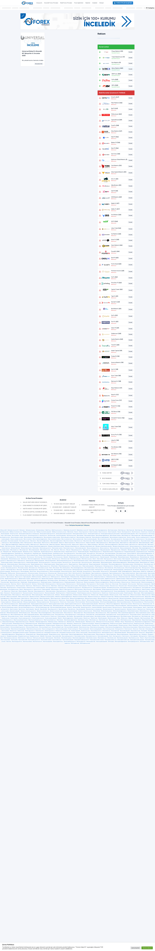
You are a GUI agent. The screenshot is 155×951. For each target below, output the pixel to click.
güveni (113, 580)
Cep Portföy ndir (28, 553)
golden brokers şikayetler (47, 578)
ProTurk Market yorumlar (25, 612)
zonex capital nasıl (81, 641)
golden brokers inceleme (24, 578)
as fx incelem (8, 535)
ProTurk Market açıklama (107, 611)
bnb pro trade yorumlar (27, 548)
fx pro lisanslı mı (105, 571)
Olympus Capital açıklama (118, 600)
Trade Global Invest (130, 621)
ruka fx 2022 (27, 616)
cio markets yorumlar (121, 553)
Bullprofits (124, 549)
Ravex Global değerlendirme (45, 612)
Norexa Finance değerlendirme (77, 598)
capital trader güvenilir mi (47, 551)
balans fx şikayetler (91, 542)
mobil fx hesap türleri (72, 593)
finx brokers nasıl (33, 567)
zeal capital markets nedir (123, 639)
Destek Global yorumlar (15, 558)
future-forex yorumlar (67, 571)
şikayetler (137, 618)
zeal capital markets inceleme (97, 639)
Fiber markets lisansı (77, 566)
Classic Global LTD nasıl (20, 555)
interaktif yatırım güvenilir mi (74, 587)
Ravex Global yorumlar (101, 612)
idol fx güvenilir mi (11, 585)
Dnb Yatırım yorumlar (87, 558)
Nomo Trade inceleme (15, 598)
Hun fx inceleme (100, 584)
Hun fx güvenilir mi (91, 584)
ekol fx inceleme (135, 558)
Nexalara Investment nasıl (94, 596)
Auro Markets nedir (136, 535)
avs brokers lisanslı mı (140, 539)
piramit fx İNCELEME (97, 607)
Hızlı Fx (19, 584)
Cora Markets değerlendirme (109, 555)
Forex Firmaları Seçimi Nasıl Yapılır (133, 567)
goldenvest (69, 578)
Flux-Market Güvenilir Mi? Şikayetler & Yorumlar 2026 (43, 515)
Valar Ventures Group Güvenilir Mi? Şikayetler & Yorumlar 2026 (46, 502)
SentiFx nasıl (87, 618)
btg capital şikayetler (105, 549)
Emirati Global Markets (51, 560)
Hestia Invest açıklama (90, 582)
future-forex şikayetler (55, 571)
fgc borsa (37, 566)
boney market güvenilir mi (93, 548)
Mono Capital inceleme (6, 594)
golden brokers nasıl (36, 578)
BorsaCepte (135, 548)
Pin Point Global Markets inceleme (10, 607)
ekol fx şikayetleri (144, 558)
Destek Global (114, 557)
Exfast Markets (97, 562)
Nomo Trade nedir (35, 598)
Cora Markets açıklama (96, 555)
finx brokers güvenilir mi (11, 567)
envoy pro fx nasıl (67, 562)
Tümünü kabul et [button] (147, 948)
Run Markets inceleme (126, 616)
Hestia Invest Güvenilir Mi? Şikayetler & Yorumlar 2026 (43, 508)
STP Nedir (118, 621)
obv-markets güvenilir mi (14, 600)
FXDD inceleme (137, 571)
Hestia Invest (80, 582)
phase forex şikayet (110, 605)
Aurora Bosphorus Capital (17, 537)
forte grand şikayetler (119, 569)
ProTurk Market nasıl (144, 611)
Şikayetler (131, 618)
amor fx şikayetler (113, 531)
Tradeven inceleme (51, 625)
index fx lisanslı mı (31, 587)
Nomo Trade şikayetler (45, 598)
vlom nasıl (136, 629)
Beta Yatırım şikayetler (55, 544)
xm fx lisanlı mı (126, 636)
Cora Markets (87, 555)
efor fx (94, 558)
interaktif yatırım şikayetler (100, 587)
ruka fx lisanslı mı (46, 616)
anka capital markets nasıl (94, 533)
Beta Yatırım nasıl (35, 544)
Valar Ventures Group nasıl (145, 627)
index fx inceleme (22, 587)
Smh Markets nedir (104, 620)
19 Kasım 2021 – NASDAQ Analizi (64, 510)
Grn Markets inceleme (53, 580)
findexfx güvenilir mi (108, 566)
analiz (119, 531)
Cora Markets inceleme (121, 555)
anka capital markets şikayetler (128, 533)
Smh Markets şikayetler (115, 620)
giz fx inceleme (11, 576)
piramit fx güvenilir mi (86, 607)
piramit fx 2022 (77, 607)
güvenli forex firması (15, 582)
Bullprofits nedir (7, 551)
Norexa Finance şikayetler (125, 598)
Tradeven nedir (68, 625)
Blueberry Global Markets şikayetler (104, 546)
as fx (138, 533)
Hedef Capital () (116, 350)
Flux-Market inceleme (90, 567)
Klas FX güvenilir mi (69, 589)
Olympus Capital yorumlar (43, 602)
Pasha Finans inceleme (127, 603)
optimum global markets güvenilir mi (40, 603)
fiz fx (51, 567)
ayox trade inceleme (146, 540)
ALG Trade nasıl (122, 530)
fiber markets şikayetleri (88, 566)
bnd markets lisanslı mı (69, 548)
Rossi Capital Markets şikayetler (32, 614)
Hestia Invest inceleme (115, 582)
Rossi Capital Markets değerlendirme (127, 612)
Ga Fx (70, 573)
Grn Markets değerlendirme (41, 580)
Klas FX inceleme (79, 589)
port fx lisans (22, 609)
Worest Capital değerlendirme (76, 634)
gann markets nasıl (10, 575)
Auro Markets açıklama (90, 535)
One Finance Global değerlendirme (108, 602)
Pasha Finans (103, 603)
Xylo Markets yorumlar (134, 637)
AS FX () (114, 221)
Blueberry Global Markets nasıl (72, 546)
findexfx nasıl (127, 566)
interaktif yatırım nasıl (88, 587)
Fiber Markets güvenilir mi (65, 566)
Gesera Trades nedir (118, 575)
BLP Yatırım (101, 544)
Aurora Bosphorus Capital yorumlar (118, 537)
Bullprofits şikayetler (17, 551)
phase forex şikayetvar (133, 605)
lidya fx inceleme (146, 589)
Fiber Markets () (116, 103)
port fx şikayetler (30, 609)
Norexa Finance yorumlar (138, 598)
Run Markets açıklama (89, 616)
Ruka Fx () (115, 394)
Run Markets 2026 (79, 616)
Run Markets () (116, 62)
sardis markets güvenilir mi (25, 618)
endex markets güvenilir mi (148, 560)
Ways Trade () (116, 426)
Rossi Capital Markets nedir (17, 614)
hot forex (35, 584)
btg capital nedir (95, 549)
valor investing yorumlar (109, 629)
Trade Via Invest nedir (139, 623)
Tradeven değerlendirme (40, 625)
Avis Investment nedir (78, 539)
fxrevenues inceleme (33, 573)
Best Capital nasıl (125, 542)
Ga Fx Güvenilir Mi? (77, 573)
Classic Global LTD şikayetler (46, 555)
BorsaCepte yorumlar (45, 549)
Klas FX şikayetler (97, 589)
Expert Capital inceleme (50, 564)
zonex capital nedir (91, 641)
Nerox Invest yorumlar (24, 596)
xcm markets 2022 (57, 636)
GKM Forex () (116, 74)
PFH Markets (15, 605)
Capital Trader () (117, 289)
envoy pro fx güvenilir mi (45, 562)
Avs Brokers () (116, 214)
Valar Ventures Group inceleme (131, 627)
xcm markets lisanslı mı (92, 636)
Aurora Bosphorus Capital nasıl (69, 537)
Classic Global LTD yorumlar (60, 555)
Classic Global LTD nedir (32, 555)
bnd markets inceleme (58, 548)
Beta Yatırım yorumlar (66, 544)
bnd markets (36, 548)
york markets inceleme (47, 639)
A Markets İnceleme (31, 530)
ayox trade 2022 (124, 540)
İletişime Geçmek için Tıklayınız (79, 525)
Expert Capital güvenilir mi (37, 564)
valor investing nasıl (73, 629)
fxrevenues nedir (53, 573)
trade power (70, 623)
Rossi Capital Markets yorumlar (47, 614)
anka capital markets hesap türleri (64, 533)
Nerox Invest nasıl (147, 594)
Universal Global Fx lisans (32, 627)
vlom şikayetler (149, 629)
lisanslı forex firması (95, 591)
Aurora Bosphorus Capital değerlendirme (34, 537)
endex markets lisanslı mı (20, 562)
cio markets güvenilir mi (70, 553)
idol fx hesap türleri (21, 585)
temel (122, 621)
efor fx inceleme (117, 558)
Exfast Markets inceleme (133, 562)
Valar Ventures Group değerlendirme (114, 627)
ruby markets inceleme (136, 614)
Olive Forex (78, 600)
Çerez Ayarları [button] (135, 948)
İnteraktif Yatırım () (118, 418)
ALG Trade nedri (139, 530)
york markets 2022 (23, 639)
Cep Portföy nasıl (19, 553)
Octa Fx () (115, 97)
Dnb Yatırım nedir (66, 558)
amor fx (76, 531)
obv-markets (4, 600)
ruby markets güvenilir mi (123, 614)
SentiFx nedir (94, 618)
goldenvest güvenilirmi (88, 578)
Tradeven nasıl (60, 625)
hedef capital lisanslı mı (58, 582)
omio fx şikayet (71, 602)
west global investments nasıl (37, 632)
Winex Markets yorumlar (133, 632)
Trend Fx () (115, 345)
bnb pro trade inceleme (148, 546)
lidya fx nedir (15, 591)
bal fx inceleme (38, 542)
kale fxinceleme (55, 589)
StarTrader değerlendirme (41, 621)
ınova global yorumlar (14, 589)
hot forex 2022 (41, 584)
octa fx (46, 600)
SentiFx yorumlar (112, 618)
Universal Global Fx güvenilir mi (18, 627)
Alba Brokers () (116, 185)
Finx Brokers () (116, 447)
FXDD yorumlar (12, 573)
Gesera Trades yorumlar (142, 575)
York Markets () (116, 165)
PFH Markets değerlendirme (25, 605)
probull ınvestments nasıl (43, 611)
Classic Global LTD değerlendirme (145, 553)
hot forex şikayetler (81, 584)
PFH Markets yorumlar (70, 605)
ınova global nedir (147, 587)
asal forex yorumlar (72, 535)
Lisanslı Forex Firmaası (84, 591)
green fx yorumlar (22, 580)
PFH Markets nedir (48, 605)
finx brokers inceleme (23, 567)
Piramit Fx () (115, 406)
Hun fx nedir (115, 584)
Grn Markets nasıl (64, 580)
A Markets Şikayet (40, 530)
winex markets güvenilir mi (95, 632)
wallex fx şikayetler (76, 630)
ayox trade (117, 540)
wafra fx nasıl (14, 630)
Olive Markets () (116, 131)
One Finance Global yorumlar (11, 603)
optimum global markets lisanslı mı (73, 603)
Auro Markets (81, 535)
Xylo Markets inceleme (92, 637)
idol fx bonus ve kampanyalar (144, 584)
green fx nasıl (150, 578)
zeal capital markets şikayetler (137, 639)
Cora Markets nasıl (132, 555)
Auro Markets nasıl (126, 535)
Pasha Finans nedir (148, 603)
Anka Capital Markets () (118, 172)
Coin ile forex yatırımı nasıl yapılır (74, 555)
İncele (130, 52)
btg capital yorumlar (116, 549)
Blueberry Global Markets (22, 546)
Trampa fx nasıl (96, 625)
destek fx (66, 557)
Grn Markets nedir (73, 580)
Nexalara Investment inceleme (80, 596)
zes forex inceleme (28, 641)
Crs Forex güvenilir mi (11, 557)
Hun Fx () (114, 369)
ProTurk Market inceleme (133, 611)
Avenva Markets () (117, 362)
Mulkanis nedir (95, 594)
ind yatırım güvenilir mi (93, 585)
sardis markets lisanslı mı (38, 618)
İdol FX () (114, 191)
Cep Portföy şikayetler (47, 553)
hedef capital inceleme (47, 582)
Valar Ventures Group (84, 627)
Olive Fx (84, 600)
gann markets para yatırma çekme (24, 575)
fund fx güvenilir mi (145, 569)
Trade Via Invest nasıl (128, 623)
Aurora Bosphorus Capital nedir (84, 537)
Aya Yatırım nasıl (79, 540)
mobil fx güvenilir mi (61, 593)
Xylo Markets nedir (112, 637)
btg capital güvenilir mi (77, 549)
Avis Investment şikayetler (91, 539)
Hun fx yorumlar (132, 584)
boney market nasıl (105, 548)
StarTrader (32, 621)
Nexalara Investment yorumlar (137, 596)
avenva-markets (131, 537)
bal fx (22, 542)
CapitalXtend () (116, 120)
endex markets (137, 560)
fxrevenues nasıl (43, 573)
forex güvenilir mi (146, 567)
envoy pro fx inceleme (57, 562)
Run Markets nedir (146, 616)
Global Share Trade (75, 576)
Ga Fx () (114, 277)
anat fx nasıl (145, 531)
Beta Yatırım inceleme (25, 544)
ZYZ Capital (111, 641)
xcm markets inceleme (80, 636)
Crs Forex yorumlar (58, 557)
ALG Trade (92, 530)
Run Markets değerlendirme (114, 616)
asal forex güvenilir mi (34, 535)
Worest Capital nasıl (101, 634)
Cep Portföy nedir (37, 553)
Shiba (119, 618)
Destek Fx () (115, 302)
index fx (151, 585)
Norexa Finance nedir (114, 598)
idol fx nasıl (61, 585)
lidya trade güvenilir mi (40, 591)
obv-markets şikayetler (27, 600)
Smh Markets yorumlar (126, 620)
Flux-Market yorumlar (120, 567)
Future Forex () (116, 400)
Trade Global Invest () (118, 57)
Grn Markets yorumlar (95, 580)
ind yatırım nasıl (114, 585)
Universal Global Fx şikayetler (71, 627)
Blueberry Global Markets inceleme (56, 546)
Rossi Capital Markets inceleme (144, 612)
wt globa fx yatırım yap (24, 636)
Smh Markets (60, 620)
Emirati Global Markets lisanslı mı (97, 560)
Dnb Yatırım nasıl (56, 558)
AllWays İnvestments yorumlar (59, 531)
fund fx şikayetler (25, 571)
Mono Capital (137, 593)
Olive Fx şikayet (91, 600)
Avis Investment (28, 539)
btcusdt (68, 549)
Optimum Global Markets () (119, 159)
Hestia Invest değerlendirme (102, 582)
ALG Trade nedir (130, 530)
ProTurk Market (97, 611)
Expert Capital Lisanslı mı (62, 564)
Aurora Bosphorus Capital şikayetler (101, 537)
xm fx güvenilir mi (118, 636)
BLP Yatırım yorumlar (10, 546)
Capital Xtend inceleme (109, 551)
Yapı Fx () (114, 296)
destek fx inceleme (85, 557)
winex (78, 632)
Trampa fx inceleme (87, 625)
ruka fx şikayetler (62, 616)
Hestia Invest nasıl (126, 582)
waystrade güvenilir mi (96, 630)
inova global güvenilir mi (52, 587)
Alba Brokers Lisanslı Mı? (83, 530)
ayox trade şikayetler (15, 542)
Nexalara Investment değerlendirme (64, 596)
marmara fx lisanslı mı (39, 593)
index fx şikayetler (41, 587)
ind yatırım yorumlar (143, 585)
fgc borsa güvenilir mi (45, 566)
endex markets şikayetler (32, 562)
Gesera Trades (60, 575)
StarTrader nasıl (62, 621)
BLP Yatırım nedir (143, 544)
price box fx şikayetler (15, 611)
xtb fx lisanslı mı (22, 637)
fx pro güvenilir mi (88, 571)
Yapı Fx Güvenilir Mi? (150, 637)
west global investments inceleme (21, 632)
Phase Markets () (117, 51)
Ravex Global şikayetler (89, 612)
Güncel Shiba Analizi (106, 580)
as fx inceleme (16, 535)
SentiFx (60, 618)
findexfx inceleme (119, 566)
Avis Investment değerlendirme (40, 539)
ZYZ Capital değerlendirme (121, 641)
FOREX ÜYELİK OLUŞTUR (124, 3)
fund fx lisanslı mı (16, 571)
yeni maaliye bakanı (6, 639)
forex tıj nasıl (43, 569)
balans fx (62, 542)
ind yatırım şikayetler (133, 585)
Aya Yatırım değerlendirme (57, 540)
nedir (121, 594)
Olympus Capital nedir (18, 602)
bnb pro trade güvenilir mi (136, 546)
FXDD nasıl (144, 571)
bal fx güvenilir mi (29, 542)
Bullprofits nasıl (145, 549)
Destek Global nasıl (135, 557)
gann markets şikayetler (38, 575)
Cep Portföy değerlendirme (8, 553)
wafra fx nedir (21, 630)
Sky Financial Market (145, 618)
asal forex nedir (52, 535)
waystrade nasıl (106, 630)
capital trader (37, 551)
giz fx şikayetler (27, 576)
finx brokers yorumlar (43, 567)
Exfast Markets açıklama (107, 562)
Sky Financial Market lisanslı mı (36, 620)
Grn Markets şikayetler (84, 580)
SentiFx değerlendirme (68, 618)
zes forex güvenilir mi (17, 641)
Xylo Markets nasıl (102, 637)
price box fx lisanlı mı (132, 609)
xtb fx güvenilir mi (143, 636)
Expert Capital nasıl (74, 564)
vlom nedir (142, 629)
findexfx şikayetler (144, 566)
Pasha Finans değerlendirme (113, 603)
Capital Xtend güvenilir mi (96, 551)
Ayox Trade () (116, 375)
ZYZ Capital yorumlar (85, 643)
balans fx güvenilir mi (70, 542)
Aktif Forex (48, 530)
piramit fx (70, 607)
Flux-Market (56, 567)
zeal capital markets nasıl (111, 639)
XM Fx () (115, 85)
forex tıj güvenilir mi (34, 569)
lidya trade (31, 591)
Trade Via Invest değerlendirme (102, 623)
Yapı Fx (142, 637)
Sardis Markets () (117, 339)
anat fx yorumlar (14, 533)
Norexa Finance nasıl (103, 598)
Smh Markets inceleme (84, 620)
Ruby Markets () (116, 388)
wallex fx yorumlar (86, 630)
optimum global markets (25, 603)
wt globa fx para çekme (12, 636)
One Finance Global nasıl (138, 602)
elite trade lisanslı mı (12, 560)
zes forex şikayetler (48, 641)
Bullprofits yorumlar (28, 551)
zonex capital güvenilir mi (70, 641)
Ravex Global (35, 612)
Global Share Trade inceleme (87, 576)
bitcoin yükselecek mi (93, 544)
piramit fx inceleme (107, 607)
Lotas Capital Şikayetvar (132, 591)
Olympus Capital (107, 600)
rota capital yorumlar (111, 614)
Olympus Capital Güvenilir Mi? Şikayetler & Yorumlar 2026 (44, 512)
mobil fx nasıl (105, 593)
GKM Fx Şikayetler (66, 576)
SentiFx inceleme (79, 618)
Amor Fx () (115, 239)
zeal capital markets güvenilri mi (82, 639)
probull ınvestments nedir (56, 611)
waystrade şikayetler (125, 630)
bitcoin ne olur (83, 544)
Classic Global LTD (132, 553)
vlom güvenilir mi (120, 629)
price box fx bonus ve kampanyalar (94, 609)
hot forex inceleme (61, 584)
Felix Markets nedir (149, 564)
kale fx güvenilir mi (29, 589)
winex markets (84, 632)
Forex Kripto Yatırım (11, 569)
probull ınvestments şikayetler (70, 611)
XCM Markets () (116, 197)
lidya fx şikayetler (23, 591)
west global (144, 630)
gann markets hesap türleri (129, 573)
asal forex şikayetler (61, 535)
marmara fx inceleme (28, 593)
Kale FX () (115, 137)
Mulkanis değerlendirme (67, 594)
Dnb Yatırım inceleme (46, 558)
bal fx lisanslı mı (46, 542)
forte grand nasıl (99, 569)
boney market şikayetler (126, 548)
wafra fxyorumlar (40, 630)
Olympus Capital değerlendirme (133, 600)
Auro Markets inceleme (116, 535)
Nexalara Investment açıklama (47, 596)
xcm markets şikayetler (103, 636)
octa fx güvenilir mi (54, 600)
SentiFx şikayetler (103, 618)
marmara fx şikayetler (50, 593)
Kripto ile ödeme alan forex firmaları (110, 589)
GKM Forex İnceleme (37, 576)
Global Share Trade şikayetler (138, 576)
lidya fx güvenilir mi (136, 589)
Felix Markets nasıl (139, 564)
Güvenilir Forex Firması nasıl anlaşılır (137, 580)
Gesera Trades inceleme (96, 575)
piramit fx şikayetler (128, 607)
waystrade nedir (115, 630)
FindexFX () (115, 356)
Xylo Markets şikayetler (123, 637)
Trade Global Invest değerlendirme (143, 621)
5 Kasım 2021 (4, 530)
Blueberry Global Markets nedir (88, 546)
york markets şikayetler (68, 639)
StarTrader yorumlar (91, 621)
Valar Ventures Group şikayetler (19, 629)
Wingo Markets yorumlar (55, 634)
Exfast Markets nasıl (145, 562)
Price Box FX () (116, 282)
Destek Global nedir (145, 557)
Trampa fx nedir (104, 625)
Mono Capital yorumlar (49, 594)
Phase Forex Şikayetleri (121, 605)
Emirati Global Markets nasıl (112, 560)
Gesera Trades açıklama (70, 575)
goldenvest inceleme (99, 578)
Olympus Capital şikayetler (30, 602)
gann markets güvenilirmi (116, 573)
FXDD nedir (150, 571)
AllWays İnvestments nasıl (16, 531)
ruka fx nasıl (54, 616)
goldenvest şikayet (121, 578)
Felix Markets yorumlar (19, 566)
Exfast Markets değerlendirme (120, 562)
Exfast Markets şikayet (13, 564)
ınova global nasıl (137, 587)
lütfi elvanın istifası (143, 591)
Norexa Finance (65, 598)
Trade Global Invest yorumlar (59, 623)
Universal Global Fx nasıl (45, 627)
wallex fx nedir (67, 630)
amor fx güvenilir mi (84, 531)
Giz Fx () (114, 315)
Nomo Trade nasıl (26, 598)
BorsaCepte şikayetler (34, 549)
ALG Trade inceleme (113, 530)
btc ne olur (63, 549)
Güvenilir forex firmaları (122, 580)
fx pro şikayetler (114, 571)
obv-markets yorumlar (38, 600)
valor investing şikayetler (96, 629)
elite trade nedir (30, 560)
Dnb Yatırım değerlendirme (34, 558)
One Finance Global (80, 602)
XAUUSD (42, 636)
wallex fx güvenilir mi (50, 630)
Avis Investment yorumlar (104, 539)
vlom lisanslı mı (128, 629)
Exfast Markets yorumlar (24, 564)
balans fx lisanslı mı (81, 542)
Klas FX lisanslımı (88, 589)
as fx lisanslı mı (24, 535)
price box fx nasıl (142, 609)
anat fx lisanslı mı (136, 531)
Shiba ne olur (125, 618)
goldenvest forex (78, 578)
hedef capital (24, 582)
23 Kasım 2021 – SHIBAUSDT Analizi (64, 507)
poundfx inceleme (63, 609)
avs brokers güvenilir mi (117, 539)
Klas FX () (115, 148)
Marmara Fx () (116, 381)
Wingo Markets (149, 632)
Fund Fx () (115, 125)
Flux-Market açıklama (65, 567)
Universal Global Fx (5, 627)
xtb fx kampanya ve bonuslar (11, 637)
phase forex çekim (87, 605)
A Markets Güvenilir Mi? (13, 530)
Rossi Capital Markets (112, 612)
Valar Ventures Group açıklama (97, 627)
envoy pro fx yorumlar (87, 562)
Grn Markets (30, 580)
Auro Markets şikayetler (147, 535)
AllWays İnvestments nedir (30, 531)
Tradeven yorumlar (77, 625)
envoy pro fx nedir (77, 562)
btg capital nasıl (87, 549)
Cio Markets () (116, 234)
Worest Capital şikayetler (123, 634)
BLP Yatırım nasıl (134, 544)
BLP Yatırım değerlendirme (112, 544)
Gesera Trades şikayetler (129, 575)
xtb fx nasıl (29, 637)
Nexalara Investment (35, 596)
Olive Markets (99, 600)
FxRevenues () (116, 114)
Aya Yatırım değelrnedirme (43, 540)
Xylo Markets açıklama (67, 637)
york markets (15, 639)
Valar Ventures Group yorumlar (34, 629)
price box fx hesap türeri (121, 609)
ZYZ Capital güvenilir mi (134, 641)
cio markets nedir (100, 553)
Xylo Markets (57, 637)
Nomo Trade (148, 596)
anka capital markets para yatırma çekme (111, 533)
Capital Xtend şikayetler (130, 551)
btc (52, 549)
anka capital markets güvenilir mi (48, 533)
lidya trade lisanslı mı (62, 591)
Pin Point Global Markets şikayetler (58, 607)
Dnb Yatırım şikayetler (76, 558)
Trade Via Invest (77, 623)
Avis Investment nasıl (67, 539)
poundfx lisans (72, 609)
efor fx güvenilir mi (109, 558)
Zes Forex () (115, 154)
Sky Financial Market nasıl (50, 620)
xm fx (111, 636)
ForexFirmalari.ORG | (77, 523)
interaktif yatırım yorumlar (113, 587)
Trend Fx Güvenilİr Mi (149, 625)
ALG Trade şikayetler (148, 530)
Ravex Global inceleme (58, 612)
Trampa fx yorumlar (123, 625)
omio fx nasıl (64, 602)
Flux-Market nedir (109, 567)
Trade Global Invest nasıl (19, 623)
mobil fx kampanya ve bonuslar (85, 593)
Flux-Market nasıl (100, 567)
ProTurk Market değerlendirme (120, 611)
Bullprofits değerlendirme (134, 549)
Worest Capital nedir (111, 634)
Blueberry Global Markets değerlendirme (38, 546)
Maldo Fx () (115, 203)
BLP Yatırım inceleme (124, 544)
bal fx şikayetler (54, 542)
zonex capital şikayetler (102, 641)
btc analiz (57, 549)
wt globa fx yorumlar (34, 636)
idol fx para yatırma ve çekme (71, 585)
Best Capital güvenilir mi (102, 542)
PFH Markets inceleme (38, 605)
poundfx (37, 609)
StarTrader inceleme (53, 621)
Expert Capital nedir (84, 564)
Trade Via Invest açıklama (88, 623)
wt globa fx (144, 634)
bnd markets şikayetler (81, 548)
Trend (130, 625)
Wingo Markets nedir (31, 634)
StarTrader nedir (71, 621)
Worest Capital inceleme (90, 634)
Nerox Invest (127, 594)
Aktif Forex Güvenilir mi (57, 530)
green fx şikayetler (13, 580)
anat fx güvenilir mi (127, 531)
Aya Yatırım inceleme (68, 540)
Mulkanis (58, 594)
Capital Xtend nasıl (119, 551)
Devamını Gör (38, 63)
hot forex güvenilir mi (51, 584)
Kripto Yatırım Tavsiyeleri (125, 589)
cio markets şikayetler (111, 553)
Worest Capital (65, 634)
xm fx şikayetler (134, 636)
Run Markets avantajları (100, 616)
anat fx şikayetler (5, 533)
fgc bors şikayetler (29, 566)
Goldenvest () (116, 333)
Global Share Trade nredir (124, 576)
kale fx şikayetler (46, 589)
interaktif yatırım (63, 587)
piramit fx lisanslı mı (117, 607)
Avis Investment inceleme (55, 539)
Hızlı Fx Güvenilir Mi (27, 584)
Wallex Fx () (115, 209)
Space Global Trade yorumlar (22, 621)
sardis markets (14, 618)
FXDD (120, 571)
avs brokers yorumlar (24, 540)
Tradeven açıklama (29, 625)
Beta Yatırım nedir (45, 544)
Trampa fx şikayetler (113, 625)
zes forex (9, 641)
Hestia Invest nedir (136, 582)
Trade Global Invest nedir (31, 623)
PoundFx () (115, 251)
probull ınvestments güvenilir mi (28, 611)
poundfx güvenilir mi (53, 609)
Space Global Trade (137, 620)
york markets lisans (57, 639)
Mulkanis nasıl (87, 594)
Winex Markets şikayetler (120, 632)
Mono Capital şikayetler (38, 594)
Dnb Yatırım (24, 558)
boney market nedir (115, 548)
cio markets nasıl (91, 553)
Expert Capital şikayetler (95, 564)
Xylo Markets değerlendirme (79, 637)
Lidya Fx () (115, 440)
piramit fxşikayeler (138, 607)
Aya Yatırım (33, 540)
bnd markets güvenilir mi (45, 548)
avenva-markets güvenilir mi (143, 537)
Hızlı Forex (14, 584)
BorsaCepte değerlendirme (146, 548)
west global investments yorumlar (67, 632)
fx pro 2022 (80, 571)
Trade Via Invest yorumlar (12, 625)
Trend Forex (135, 625)
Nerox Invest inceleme (136, 594)
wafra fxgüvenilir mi (30, 630)
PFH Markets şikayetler (59, 605)
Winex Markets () (117, 68)
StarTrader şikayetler (80, 621)
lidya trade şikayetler (72, 591)
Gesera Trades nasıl (108, 575)
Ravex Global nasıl (69, 612)
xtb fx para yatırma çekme (39, 637)
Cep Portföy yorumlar (58, 553)
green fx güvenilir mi (131, 578)
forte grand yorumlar (129, 569)
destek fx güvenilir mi (74, 557)
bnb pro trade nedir (16, 548)
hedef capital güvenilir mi (34, 582)
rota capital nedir (91, 614)
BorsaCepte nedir (24, 549)
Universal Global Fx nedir (58, 627)
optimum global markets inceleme (57, 603)
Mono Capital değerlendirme (148, 593)
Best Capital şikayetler (145, 542)
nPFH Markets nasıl (150, 598)
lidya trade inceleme (51, 591)
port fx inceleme (14, 609)
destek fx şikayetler (105, 557)
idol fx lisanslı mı (46, 585)
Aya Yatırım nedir (88, 540)
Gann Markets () (117, 245)
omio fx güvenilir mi (55, 602)
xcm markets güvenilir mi (68, 636)
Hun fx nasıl (108, 584)
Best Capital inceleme (114, 542)
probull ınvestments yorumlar (85, 611)
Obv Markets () (116, 454)
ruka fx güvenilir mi (36, 616)
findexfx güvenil (99, 566)
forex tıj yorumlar (68, 569)
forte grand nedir (108, 569)
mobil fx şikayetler (129, 593)
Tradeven (21, 625)
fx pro (74, 571)
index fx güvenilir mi (12, 587)
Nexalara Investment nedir (108, 596)
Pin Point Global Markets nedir (43, 607)
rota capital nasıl (81, 614)
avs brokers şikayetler (13, 540)
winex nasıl (142, 632)
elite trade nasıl (21, 560)
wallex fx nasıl (59, 630)
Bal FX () (114, 108)
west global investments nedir (52, 632)
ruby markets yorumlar (14, 616)
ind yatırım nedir (123, 585)
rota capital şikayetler (101, 614)
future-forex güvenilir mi (43, 571)
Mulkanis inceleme (78, 594)
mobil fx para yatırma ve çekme (116, 593)
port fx (145, 607)
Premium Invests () (117, 271)
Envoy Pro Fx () (116, 434)
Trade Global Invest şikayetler (45, 623)
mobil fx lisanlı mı (97, 593)
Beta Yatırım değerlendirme (12, 544)
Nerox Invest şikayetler (12, 596)
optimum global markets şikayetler (90, 603)
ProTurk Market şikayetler (12, 612)
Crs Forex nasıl (31, 557)
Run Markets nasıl (137, 616)
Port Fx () (114, 321)
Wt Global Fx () (116, 465)
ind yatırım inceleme (104, 585)
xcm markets (49, 636)
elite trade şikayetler (39, 560)
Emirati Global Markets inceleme (81, 560)
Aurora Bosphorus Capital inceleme (52, 537)
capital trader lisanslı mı (71, 551)
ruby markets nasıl (147, 614)
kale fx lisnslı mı (37, 589)
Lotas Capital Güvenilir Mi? (107, 591)
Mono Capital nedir (27, 594)
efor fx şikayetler (126, 558)
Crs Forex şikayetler (48, 557)
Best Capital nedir (134, 542)
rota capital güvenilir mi (71, 614)
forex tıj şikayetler (59, 569)
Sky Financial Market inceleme (21, 620)
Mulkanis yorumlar (114, 594)
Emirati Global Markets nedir (126, 560)
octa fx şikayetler (70, 600)
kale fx (21, 589)
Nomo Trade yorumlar (56, 598)
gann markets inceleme (142, 573)
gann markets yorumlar (50, 575)
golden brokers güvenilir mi (12, 578)
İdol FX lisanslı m (37, 585)
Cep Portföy (151, 551)
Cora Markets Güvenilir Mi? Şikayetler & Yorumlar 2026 (43, 505)
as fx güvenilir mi (144, 533)
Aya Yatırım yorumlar (109, 540)
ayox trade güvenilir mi (135, 540)
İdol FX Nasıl (54, 585)
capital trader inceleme (60, 551)
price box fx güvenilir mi (109, 609)
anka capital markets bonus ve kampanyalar (29, 533)
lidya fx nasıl (7, 591)
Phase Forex (79, 605)
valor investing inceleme (62, 629)
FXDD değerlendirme (127, 571)
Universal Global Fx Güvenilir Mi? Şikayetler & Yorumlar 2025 (32, 53)
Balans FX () (115, 142)
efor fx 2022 (100, 558)
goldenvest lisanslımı (111, 578)
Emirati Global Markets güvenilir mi (65, 560)
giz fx (150, 575)
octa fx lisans (62, 600)
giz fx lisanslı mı (19, 576)
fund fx (137, 569)
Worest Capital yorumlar (135, 634)
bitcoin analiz (76, 544)
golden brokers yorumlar (60, 578)
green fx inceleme (142, 578)
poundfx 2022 (44, 609)
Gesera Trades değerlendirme (83, 575)
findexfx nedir (135, 566)
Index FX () (115, 328)
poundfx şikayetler (81, 609)
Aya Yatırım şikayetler (98, 540)
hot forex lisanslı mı (71, 584)
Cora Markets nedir (142, 555)
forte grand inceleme (89, 569)
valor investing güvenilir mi (49, 629)
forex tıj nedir (50, 569)
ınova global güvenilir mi (126, 587)
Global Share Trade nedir (112, 576)
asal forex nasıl (43, 535)
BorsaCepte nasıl (15, 549)
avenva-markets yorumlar (17, 539)
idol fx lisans (29, 585)
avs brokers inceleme (128, 539)
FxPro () (115, 79)
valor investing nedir (84, 629)
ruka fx (21, 616)
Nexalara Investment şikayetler (122, 596)
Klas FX (62, 589)
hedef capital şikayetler (70, 582)
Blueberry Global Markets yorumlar (121, 546)
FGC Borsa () (115, 411)
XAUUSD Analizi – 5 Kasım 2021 (64, 513)
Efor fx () (114, 179)
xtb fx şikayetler (49, 637)
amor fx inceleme (94, 531)
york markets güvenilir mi (34, 639)
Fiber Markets (55, 566)
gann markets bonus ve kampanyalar (100, 573)
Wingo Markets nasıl (20, 634)
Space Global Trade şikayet (9, 621)
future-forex (33, 571)
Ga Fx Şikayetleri (87, 573)
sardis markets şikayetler (51, 618)
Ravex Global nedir (79, 612)
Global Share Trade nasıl (100, 576)
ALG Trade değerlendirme (101, 530)
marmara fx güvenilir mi (17, 593)
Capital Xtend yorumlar (142, 551)
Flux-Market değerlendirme (78, 567)
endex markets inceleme (7, 562)
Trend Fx (142, 625)
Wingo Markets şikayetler (42, 634)
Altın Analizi (70, 531)
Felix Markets (105, 564)
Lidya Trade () (116, 228)
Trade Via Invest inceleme (116, 623)
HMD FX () (114, 459)
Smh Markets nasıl (94, 620)
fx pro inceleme (96, 571)
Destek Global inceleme (124, 557)
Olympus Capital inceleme (147, 600)
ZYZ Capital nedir (75, 643)
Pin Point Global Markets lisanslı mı (27, 607)
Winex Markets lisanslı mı (108, 632)
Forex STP (26, 569)
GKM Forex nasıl (46, 576)
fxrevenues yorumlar (63, 573)
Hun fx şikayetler (123, 584)
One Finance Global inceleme (124, 602)
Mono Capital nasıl (17, 594)
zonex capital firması (58, 641)
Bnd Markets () (116, 308)
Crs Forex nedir (39, 557)
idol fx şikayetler (83, 585)
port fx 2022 (150, 607)
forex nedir (19, 569)
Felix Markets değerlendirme (115, 564)
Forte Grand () (116, 264)
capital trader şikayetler (84, 551)
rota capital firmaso (60, 614)
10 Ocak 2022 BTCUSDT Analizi (64, 504)
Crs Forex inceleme (22, 557)
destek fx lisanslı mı (95, 557)
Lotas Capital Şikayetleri (120, 591)
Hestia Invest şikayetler (147, 582)
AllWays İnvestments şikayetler (44, 531)
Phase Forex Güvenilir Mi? (98, 605)
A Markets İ (22, 530)
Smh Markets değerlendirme (71, 620)
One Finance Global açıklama (93, 602)
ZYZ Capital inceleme (145, 641)
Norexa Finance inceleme (91, 598)
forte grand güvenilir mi (78, 569)
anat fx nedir (152, 531)
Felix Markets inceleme (128, 564)
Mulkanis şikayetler (104, 594)
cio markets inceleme (81, 553)
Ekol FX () (114, 258)
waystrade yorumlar (135, 630)
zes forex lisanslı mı (38, 641)
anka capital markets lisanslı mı (80, 533)
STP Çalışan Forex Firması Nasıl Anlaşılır (105, 621)
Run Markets (70, 616)
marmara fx (7, 593)
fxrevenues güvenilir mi (22, 573)
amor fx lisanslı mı (103, 531)
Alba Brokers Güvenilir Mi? (70, 530)
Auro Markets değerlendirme (103, 535)
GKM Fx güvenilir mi (56, 576)
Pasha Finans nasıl (138, 603)
